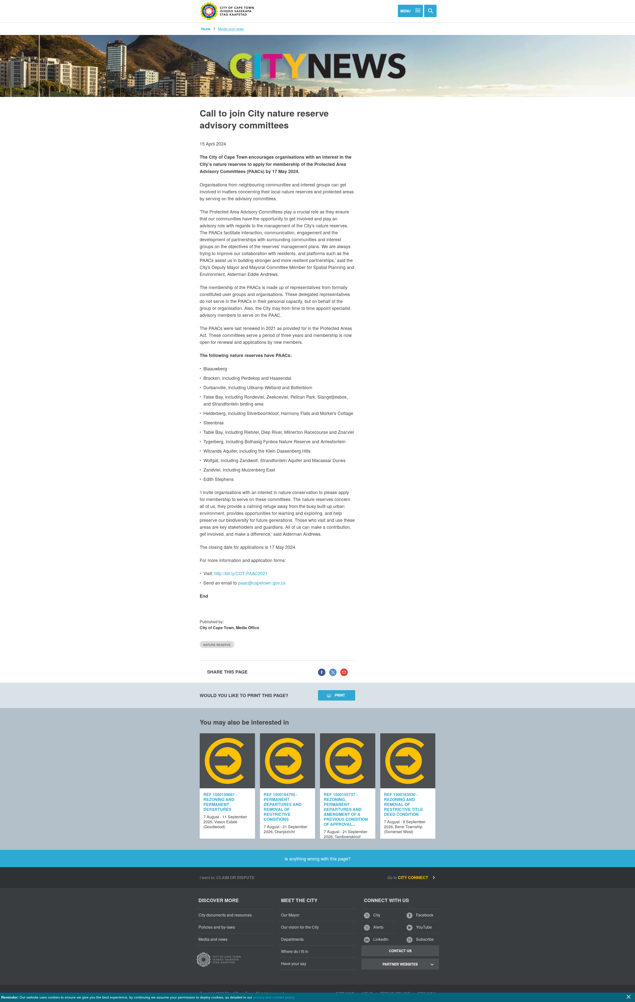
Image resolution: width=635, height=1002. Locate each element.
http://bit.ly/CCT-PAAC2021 (241, 573)
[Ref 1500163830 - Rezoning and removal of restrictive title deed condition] (408, 761)
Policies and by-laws (216, 927)
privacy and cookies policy (273, 997)
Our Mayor (290, 915)
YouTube (423, 927)
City (376, 915)
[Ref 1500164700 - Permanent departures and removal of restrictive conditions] (287, 761)
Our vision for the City (300, 927)
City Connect (413, 877)
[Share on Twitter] (333, 672)
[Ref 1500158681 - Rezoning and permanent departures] (227, 761)
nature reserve (217, 645)
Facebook (424, 915)
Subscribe (424, 939)
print (340, 695)
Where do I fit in (294, 951)
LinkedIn (380, 939)
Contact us (400, 950)
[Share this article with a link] (344, 672)
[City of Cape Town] (226, 11)
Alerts (377, 927)
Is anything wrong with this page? (317, 858)
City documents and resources (225, 915)
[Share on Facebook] (321, 672)
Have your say (293, 963)
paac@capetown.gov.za (262, 582)
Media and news (231, 29)
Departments (292, 939)
